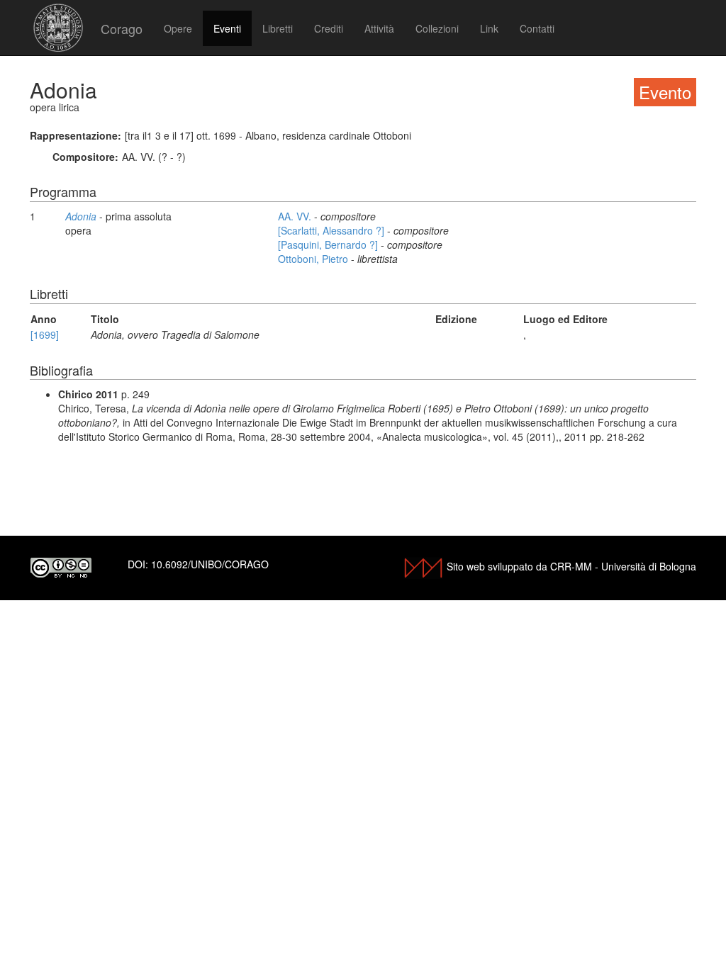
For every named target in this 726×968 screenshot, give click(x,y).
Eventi (227, 28)
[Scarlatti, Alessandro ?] (332, 230)
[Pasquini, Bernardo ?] (329, 244)
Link (489, 28)
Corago (122, 28)
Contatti (537, 28)
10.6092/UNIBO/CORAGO (210, 564)
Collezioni (437, 28)
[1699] (44, 334)
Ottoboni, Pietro (314, 259)
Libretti (277, 28)
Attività (379, 28)
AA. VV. (296, 216)
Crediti (328, 28)
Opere (178, 28)
